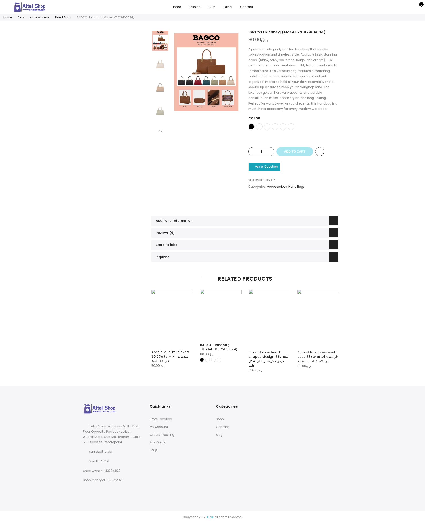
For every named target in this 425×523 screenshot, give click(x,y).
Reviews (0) (165, 233)
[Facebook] (87, 489)
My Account (159, 427)
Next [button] (234, 72)
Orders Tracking (162, 434)
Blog (219, 434)
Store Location (161, 419)
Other (227, 7)
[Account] (404, 7)
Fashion (195, 7)
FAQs (153, 450)
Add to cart (294, 151)
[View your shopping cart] (418, 7)
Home (176, 7)
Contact (246, 7)
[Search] (397, 7)
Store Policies (166, 245)
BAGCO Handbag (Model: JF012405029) (219, 347)
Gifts (212, 7)
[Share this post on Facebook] (280, 202)
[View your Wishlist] (411, 7)
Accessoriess (39, 17)
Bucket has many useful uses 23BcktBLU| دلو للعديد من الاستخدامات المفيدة (318, 356)
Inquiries (162, 257)
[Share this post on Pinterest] (298, 202)
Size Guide (158, 442)
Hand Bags (63, 17)
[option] (206, 72)
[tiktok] (103, 489)
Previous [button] (182, 72)
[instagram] (96, 489)
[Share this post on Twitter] (289, 202)
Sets (21, 17)
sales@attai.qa (100, 451)
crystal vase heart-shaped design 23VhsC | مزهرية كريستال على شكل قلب (269, 359)
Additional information (174, 220)
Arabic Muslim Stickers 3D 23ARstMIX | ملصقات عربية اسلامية (170, 356)
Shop (220, 419)
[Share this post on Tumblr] (307, 202)
